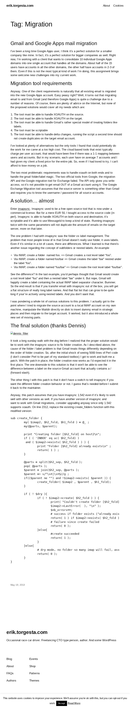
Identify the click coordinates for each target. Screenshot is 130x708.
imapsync (24, 208)
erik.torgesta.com (20, 5)
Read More (74, 703)
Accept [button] (61, 703)
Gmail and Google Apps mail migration (53, 43)
